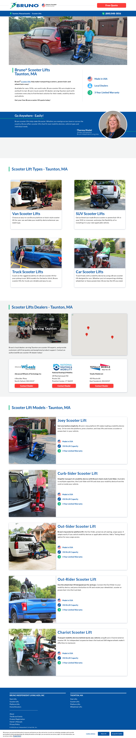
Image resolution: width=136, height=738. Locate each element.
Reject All (103, 733)
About (12, 714)
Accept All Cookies (117, 733)
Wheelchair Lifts (76, 707)
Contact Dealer (26, 386)
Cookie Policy (17, 736)
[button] (88, 328)
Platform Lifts (15, 704)
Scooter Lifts (14, 702)
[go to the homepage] (24, 5)
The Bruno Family (16, 716)
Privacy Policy (15, 724)
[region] (68, 734)
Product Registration (17, 719)
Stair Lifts (13, 699)
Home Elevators (15, 707)
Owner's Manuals (16, 722)
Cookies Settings (90, 733)
